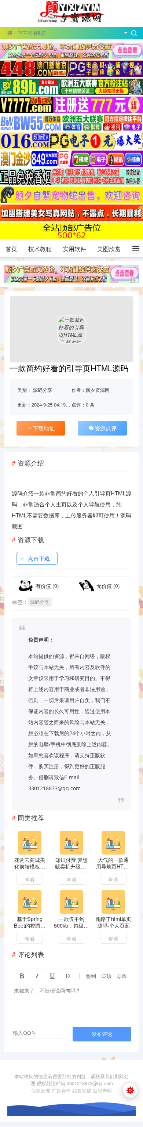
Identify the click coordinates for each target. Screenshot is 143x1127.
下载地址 (44, 428)
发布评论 (102, 1033)
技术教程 (40, 249)
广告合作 (61, 1090)
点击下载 (39, 558)
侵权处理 (40, 1090)
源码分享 (42, 389)
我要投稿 (81, 1090)
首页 (11, 249)
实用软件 (74, 249)
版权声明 (102, 1090)
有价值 (47, 585)
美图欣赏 (109, 249)
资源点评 (106, 428)
